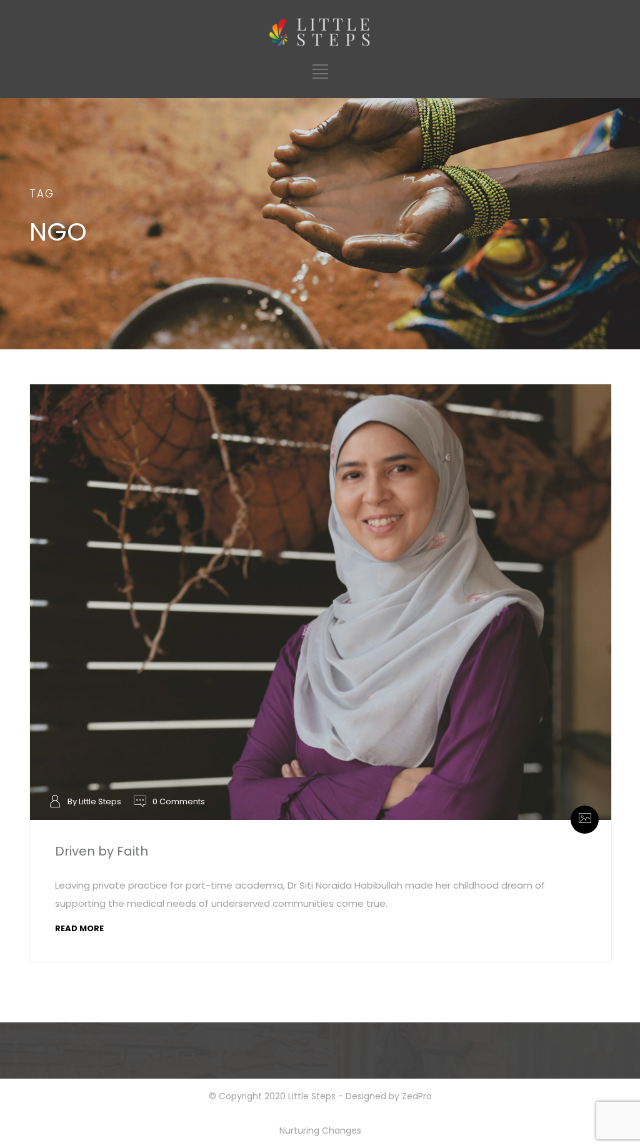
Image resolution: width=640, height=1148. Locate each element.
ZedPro (417, 1096)
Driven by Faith (101, 851)
